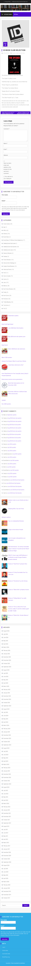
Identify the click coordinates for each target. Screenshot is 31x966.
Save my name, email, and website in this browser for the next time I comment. (8, 168)
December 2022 (7, 774)
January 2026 (6, 653)
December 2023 (7, 735)
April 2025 (5, 683)
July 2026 (5, 634)
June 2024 (5, 715)
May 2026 (5, 640)
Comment (6, 129)
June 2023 (5, 754)
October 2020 (6, 858)
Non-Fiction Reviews (8, 289)
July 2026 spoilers (12, 444)
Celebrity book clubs (20, 53)
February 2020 (6, 885)
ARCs (4, 230)
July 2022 (5, 790)
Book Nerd (6, 53)
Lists (4, 282)
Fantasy (5, 256)
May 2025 (5, 679)
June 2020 (5, 871)
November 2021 (7, 816)
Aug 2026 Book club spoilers (14, 418)
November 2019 (7, 894)
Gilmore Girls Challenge (8, 263)
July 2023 (5, 751)
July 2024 (5, 712)
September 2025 (7, 666)
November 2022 (7, 777)
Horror (5, 272)
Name (5, 143)
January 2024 (6, 731)
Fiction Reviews (7, 259)
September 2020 (7, 862)
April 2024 (5, 722)
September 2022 (7, 784)
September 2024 (7, 705)
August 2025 (6, 670)
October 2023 (6, 741)
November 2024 (7, 699)
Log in (3, 947)
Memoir (5, 285)
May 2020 (5, 875)
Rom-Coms (6, 295)
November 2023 (7, 738)
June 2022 (5, 793)
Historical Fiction (7, 269)
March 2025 (6, 686)
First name (5, 195)
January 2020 (6, 888)
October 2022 (6, 780)
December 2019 (7, 891)
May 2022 (5, 797)
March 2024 (6, 725)
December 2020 (7, 852)
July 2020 (5, 868)
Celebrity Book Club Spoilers (10, 246)
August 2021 (6, 826)
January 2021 (6, 849)
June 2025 (5, 676)
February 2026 (6, 650)
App (4, 227)
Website (6, 155)
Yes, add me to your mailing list (8, 177)
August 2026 (6, 631)
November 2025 (7, 660)
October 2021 (6, 819)
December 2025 (7, 657)
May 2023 (5, 758)
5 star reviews (6, 224)
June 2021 (5, 832)
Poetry (4, 292)
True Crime (6, 305)
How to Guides (6, 276)
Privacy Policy (8, 1)
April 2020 (5, 878)
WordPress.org (6, 957)
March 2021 (6, 842)
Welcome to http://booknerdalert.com (20, 1)
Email (5, 149)
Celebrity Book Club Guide (9, 243)
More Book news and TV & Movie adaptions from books (8, 113)
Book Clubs (6, 237)
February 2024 (6, 728)
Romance (5, 298)
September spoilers (11, 414)
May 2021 (5, 836)
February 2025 (6, 689)
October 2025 (6, 663)
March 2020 (6, 881)
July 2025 (5, 673)
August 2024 (6, 709)
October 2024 (6, 702)
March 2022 (6, 803)
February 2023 (6, 767)
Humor (5, 279)
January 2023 (6, 771)
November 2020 (7, 855)
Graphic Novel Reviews (8, 266)
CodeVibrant (22, 963)
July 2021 (5, 829)
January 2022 (6, 810)
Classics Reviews (7, 253)
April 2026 (5, 644)
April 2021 (5, 839)
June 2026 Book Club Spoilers (17, 480)
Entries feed (5, 950)
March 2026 (6, 647)
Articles (5, 233)
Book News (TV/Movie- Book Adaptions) (13, 240)
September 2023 (7, 745)
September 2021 (7, 823)
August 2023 (6, 748)
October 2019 (6, 898)
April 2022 (5, 800)
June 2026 (5, 637)
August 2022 (6, 787)
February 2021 (6, 845)
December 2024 (7, 696)
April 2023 (5, 761)
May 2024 (5, 718)
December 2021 (7, 813)
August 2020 (6, 865)
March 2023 (6, 764)
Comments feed (6, 953)
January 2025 (6, 692)
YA (4, 308)
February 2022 (6, 806)
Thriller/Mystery (7, 302)
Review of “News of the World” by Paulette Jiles (23, 113)
